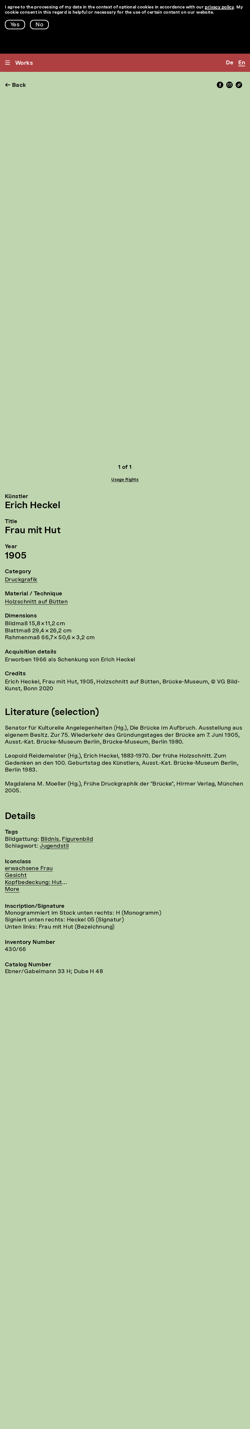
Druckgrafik (21, 580)
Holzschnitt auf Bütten (36, 602)
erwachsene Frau (29, 868)
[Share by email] (229, 86)
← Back (15, 85)
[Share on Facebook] (220, 86)
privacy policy (219, 7)
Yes (15, 25)
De (229, 63)
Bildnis (50, 839)
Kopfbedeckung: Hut (33, 882)
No (39, 25)
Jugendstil (54, 846)
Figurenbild (77, 839)
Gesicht (16, 875)
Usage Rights (124, 480)
